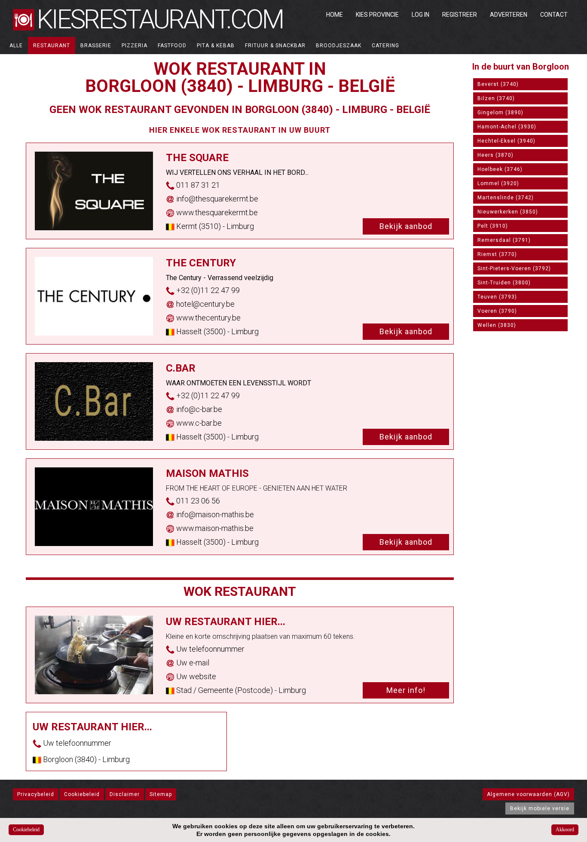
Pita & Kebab (216, 46)
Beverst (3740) (498, 84)
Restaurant (51, 46)
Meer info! (405, 690)
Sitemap (161, 794)
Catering (385, 46)
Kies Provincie (377, 14)
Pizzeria (134, 46)
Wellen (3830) (496, 325)
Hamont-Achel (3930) (506, 127)
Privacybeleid (35, 794)
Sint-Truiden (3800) (504, 283)
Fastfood (172, 46)
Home (334, 14)
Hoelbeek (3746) (500, 169)
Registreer (459, 14)
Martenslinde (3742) (505, 198)
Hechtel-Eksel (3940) (506, 141)
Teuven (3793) (497, 297)
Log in (420, 14)
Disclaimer (125, 794)
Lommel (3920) (498, 183)
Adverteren (508, 14)
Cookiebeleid (82, 794)
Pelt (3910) (492, 226)
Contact (554, 14)
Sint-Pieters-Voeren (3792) (514, 268)
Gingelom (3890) (500, 113)
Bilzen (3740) (496, 98)
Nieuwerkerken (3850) (507, 212)
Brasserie (95, 46)
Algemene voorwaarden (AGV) (528, 794)
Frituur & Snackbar (275, 46)
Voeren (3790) (497, 311)
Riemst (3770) (497, 254)
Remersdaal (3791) (504, 240)
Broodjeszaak (338, 46)
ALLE (16, 46)
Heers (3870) (495, 155)
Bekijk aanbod (405, 226)
